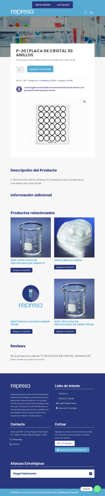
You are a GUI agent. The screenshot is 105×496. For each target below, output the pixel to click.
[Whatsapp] (97, 489)
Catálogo (63, 4)
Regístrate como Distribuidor (73, 449)
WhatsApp (17, 439)
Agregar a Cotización (40, 69)
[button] (84, 101)
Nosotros (63, 393)
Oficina (16, 444)
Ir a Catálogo (66, 443)
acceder (20, 359)
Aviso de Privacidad (68, 408)
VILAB (52, 80)
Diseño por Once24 (68, 492)
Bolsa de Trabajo (66, 398)
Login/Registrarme (67, 403)
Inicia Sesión (43, 4)
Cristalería (44, 80)
